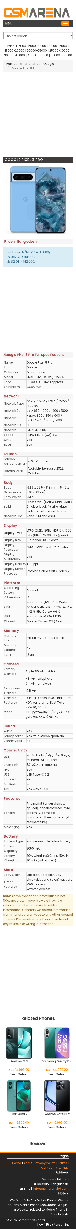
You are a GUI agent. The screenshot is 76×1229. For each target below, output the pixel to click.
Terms (62, 1163)
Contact (47, 1168)
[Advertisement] (38, 115)
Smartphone (29, 64)
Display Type (13, 533)
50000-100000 (61, 55)
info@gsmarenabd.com (51, 1188)
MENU (8, 23)
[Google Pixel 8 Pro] (38, 199)
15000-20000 (14, 50)
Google (48, 64)
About (28, 1163)
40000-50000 (37, 55)
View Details (19, 1074)
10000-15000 (58, 46)
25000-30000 (59, 50)
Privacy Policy (45, 1163)
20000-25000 (37, 50)
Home (10, 64)
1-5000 (21, 46)
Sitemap (62, 1168)
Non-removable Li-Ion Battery (49, 841)
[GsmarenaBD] (37, 12)
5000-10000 (37, 46)
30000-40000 (14, 55)
